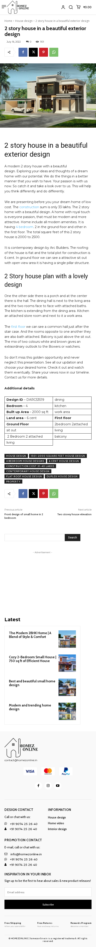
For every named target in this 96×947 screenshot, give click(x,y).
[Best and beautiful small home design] (67, 687)
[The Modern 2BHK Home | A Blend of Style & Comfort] (67, 639)
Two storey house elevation (74, 514)
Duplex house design (62, 476)
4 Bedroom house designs (25, 461)
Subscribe (48, 904)
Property (13, 481)
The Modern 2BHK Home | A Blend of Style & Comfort (30, 635)
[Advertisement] (42, 583)
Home (8, 21)
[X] (33, 52)
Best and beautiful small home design (32, 683)
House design (24, 21)
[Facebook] (23, 52)
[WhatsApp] (53, 52)
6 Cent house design (64, 461)
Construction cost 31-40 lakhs (30, 466)
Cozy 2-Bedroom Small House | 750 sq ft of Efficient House (32, 659)
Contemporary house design (28, 471)
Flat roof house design (24, 476)
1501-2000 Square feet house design (58, 455)
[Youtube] (57, 785)
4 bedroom (24, 227)
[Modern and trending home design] (67, 711)
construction (29, 207)
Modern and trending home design (30, 707)
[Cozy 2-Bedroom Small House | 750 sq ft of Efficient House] (67, 663)
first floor (18, 327)
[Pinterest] (43, 52)
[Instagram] (48, 785)
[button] (70, 7)
